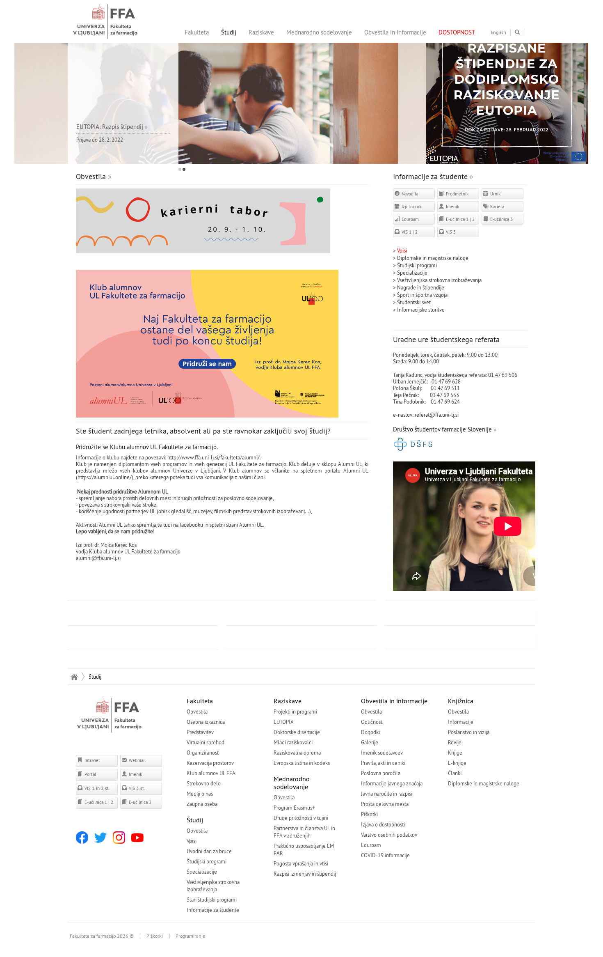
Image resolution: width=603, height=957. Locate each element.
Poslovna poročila (380, 773)
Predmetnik (456, 194)
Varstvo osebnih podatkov (389, 834)
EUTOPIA (284, 721)
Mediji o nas (200, 793)
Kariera (496, 206)
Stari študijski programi (212, 899)
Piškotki (369, 814)
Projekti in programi (295, 711)
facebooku (191, 524)
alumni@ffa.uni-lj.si (98, 558)
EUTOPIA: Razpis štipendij (109, 127)
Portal (89, 774)
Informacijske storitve (421, 309)
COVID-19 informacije (385, 855)
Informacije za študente (430, 176)
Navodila (409, 194)
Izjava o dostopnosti (383, 824)
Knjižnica (460, 701)
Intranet (91, 760)
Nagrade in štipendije (420, 287)
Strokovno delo (204, 783)
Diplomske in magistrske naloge (432, 258)
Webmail (137, 760)
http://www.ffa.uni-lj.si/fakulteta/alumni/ (213, 457)
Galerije (369, 742)
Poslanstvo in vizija (468, 732)
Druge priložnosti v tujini (301, 818)
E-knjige (457, 763)
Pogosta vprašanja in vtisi (301, 863)
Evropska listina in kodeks (302, 763)
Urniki (495, 194)
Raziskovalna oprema (297, 752)
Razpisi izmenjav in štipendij (305, 873)
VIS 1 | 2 (409, 232)
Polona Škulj (407, 388)
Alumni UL (251, 524)
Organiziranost (203, 752)
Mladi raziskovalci (293, 742)
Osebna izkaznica (206, 721)
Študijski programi (417, 265)
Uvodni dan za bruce (209, 851)
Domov (74, 676)
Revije (454, 742)
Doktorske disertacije (297, 732)
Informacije (460, 721)
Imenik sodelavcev (382, 752)
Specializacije (412, 272)
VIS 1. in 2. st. (96, 788)
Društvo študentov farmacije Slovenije (442, 429)
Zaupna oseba (202, 804)
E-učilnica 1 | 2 (460, 219)
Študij (228, 32)
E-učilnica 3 (501, 219)
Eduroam (409, 219)
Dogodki (370, 732)
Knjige (455, 752)
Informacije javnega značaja (392, 783)
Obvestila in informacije (395, 32)
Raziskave (261, 32)
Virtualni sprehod (205, 742)
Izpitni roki (411, 206)
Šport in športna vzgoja (422, 294)
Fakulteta (197, 32)
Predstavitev (200, 732)
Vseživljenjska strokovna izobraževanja (439, 280)
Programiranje (190, 936)
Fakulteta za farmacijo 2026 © (102, 936)
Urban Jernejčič (410, 381)
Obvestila (91, 176)
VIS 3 (450, 232)
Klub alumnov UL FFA (211, 773)
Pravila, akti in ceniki (383, 763)
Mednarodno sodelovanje (319, 32)
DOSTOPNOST (457, 32)
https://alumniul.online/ (105, 477)
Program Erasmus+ (294, 807)
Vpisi (191, 841)
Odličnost (371, 721)
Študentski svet (414, 302)
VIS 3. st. (136, 788)
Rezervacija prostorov (210, 763)
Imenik (452, 206)
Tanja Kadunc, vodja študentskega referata (439, 375)
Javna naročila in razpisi (386, 793)
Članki (454, 773)
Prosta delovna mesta (385, 804)
